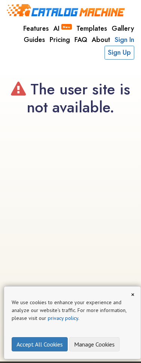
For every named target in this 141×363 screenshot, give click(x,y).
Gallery (123, 28)
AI (61, 28)
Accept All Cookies (40, 344)
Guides (34, 40)
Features (36, 28)
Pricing (60, 40)
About (101, 40)
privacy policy (63, 318)
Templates (91, 28)
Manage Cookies (94, 344)
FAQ (80, 40)
